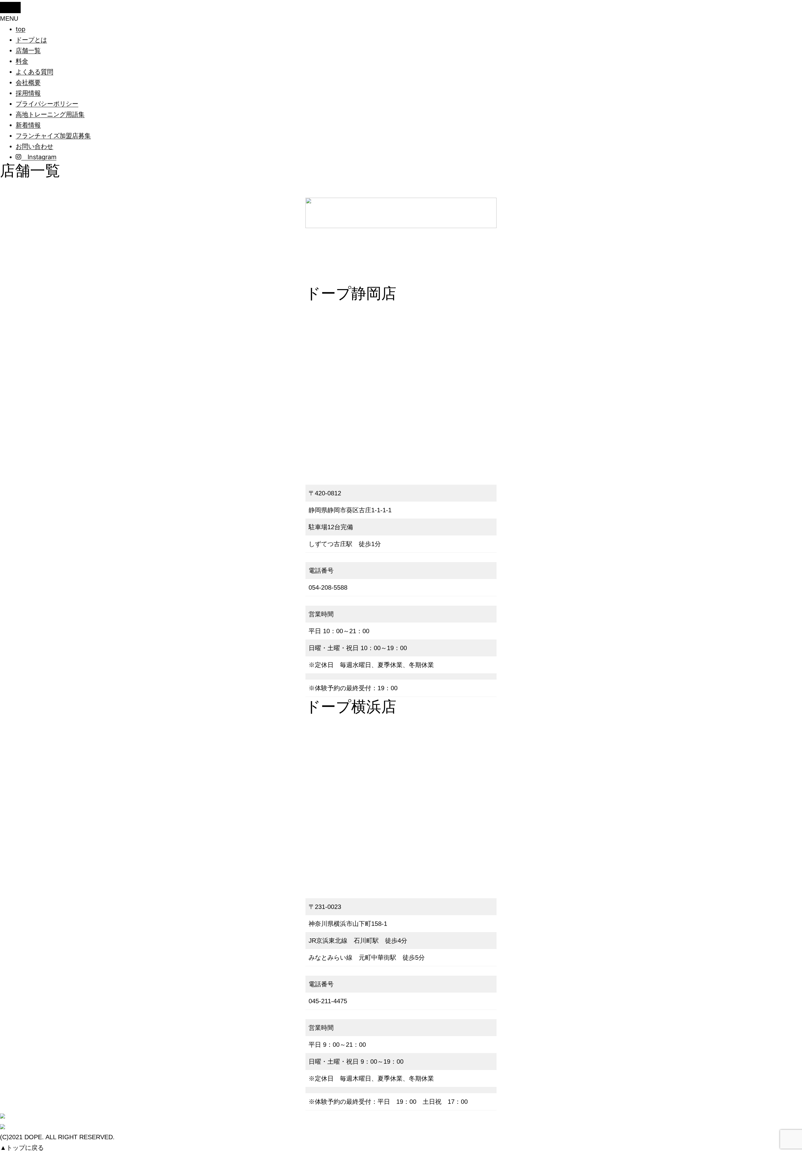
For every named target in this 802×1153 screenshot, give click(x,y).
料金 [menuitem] (22, 61)
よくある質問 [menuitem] (34, 72)
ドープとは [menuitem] (31, 40)
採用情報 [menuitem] (28, 93)
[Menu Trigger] (10, 7)
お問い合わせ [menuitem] (34, 146)
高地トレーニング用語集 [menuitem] (50, 114)
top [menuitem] (20, 29)
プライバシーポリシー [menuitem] (47, 103)
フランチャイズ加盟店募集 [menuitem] (53, 135)
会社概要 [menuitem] (28, 82)
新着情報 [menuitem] (28, 125)
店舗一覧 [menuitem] (28, 50)
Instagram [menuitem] (38, 157)
